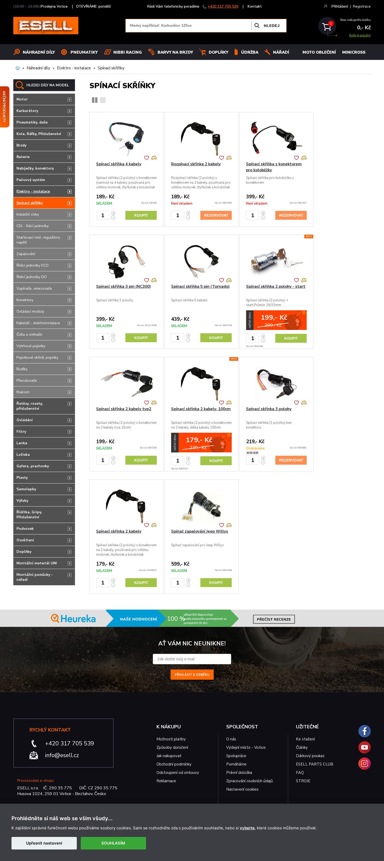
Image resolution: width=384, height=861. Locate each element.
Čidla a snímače (29, 334)
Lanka (21, 443)
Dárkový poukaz (310, 755)
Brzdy (21, 145)
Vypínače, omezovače (34, 288)
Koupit (141, 215)
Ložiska (23, 454)
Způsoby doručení (172, 747)
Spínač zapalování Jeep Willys (199, 531)
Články (302, 747)
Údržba (249, 52)
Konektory (24, 299)
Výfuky (22, 500)
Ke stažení (305, 739)
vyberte (247, 828)
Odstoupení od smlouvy (177, 772)
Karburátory (27, 110)
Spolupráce (236, 755)
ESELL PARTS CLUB (314, 764)
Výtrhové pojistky (30, 346)
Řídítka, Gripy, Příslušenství (29, 515)
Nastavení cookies (242, 789)
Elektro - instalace (74, 68)
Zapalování (25, 253)
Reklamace (166, 781)
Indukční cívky (27, 214)
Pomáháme (236, 764)
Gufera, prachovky (32, 466)
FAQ (300, 772)
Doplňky (218, 52)
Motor (22, 99)
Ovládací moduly (30, 311)
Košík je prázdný (360, 35)
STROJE (303, 781)
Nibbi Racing (127, 52)
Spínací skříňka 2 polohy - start (275, 286)
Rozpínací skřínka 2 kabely (196, 164)
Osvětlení (25, 540)
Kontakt (255, 6)
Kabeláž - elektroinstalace (38, 322)
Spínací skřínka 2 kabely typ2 (123, 409)
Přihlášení (339, 6)
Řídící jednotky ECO (32, 265)
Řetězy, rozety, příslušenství (29, 406)
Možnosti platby (171, 739)
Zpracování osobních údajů (249, 781)
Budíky (21, 369)
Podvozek (25, 528)
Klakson (23, 392)
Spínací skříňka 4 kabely (118, 164)
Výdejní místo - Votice (246, 747)
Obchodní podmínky (173, 764)
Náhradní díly (39, 52)
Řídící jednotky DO (31, 276)
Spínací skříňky (111, 68)
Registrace (362, 6)
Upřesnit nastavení (44, 843)
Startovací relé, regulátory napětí (38, 240)
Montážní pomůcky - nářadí (34, 577)
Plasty (22, 477)
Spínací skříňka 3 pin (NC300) (123, 286)
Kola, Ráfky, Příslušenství (38, 133)
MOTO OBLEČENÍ (319, 52)
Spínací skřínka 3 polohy (269, 409)
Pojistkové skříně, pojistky (37, 357)
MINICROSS (353, 52)
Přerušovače (26, 380)
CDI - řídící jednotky (32, 225)
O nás (231, 739)
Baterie (23, 156)
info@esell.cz (62, 755)
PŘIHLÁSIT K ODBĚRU (192, 674)
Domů (17, 68)
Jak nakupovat (169, 755)
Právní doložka (239, 772)
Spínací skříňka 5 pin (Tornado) (200, 286)
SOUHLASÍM (113, 843)
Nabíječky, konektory (35, 168)
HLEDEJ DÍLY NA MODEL (47, 85)
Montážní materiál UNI (36, 563)
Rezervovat (216, 215)
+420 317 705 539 (223, 6)
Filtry (21, 431)
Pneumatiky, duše (32, 122)
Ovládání (24, 420)
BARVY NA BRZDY (175, 52)
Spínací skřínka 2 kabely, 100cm (201, 409)
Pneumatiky (84, 52)
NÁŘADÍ (281, 52)
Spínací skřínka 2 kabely (118, 531)
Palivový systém (30, 179)
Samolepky (26, 489)
